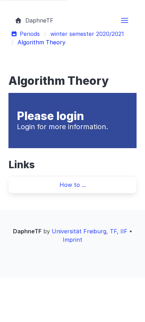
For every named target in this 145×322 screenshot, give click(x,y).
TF (113, 231)
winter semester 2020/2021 (87, 33)
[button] (125, 20)
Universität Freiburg (79, 231)
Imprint (72, 239)
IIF (123, 231)
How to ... (72, 184)
